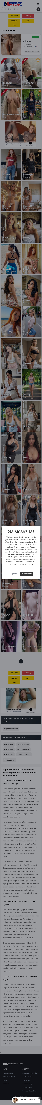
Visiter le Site (27, 574)
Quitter (14, 574)
